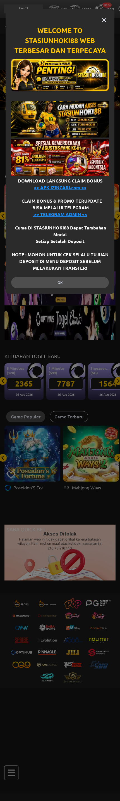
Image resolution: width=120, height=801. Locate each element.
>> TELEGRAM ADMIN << (60, 214)
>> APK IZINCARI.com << (60, 187)
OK (60, 283)
